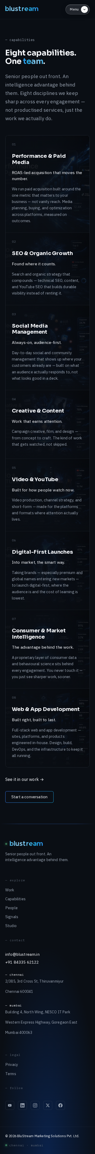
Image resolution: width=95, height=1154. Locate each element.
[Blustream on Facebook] (60, 1105)
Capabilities (15, 898)
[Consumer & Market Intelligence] (47, 649)
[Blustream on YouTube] (9, 1105)
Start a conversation (29, 796)
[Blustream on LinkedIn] (22, 1105)
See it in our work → (24, 779)
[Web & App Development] (47, 728)
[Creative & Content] (47, 424)
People (11, 907)
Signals (11, 916)
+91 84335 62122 (22, 962)
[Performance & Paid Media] (47, 183)
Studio (11, 925)
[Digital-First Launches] (47, 570)
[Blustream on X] (47, 1105)
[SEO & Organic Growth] (47, 269)
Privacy (11, 1064)
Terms (10, 1073)
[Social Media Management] (47, 347)
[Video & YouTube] (47, 495)
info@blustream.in (22, 954)
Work (9, 889)
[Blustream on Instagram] (35, 1105)
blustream (22, 9)
